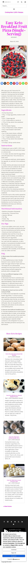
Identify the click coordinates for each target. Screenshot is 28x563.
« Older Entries (7, 506)
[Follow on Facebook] (18, 2)
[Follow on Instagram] (25, 2)
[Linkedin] (11, 83)
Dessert (14, 37)
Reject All (14, 552)
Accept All (13, 556)
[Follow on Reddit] (13, 524)
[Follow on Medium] (15, 521)
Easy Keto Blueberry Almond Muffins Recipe (14, 396)
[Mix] (20, 83)
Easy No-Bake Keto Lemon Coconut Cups (14, 480)
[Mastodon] (17, 83)
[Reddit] (8, 83)
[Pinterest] (14, 83)
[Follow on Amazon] (11, 521)
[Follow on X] (21, 2)
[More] (26, 83)
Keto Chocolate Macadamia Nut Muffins (14, 354)
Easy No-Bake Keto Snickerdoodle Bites (14, 437)
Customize (13, 549)
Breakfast (15, 398)
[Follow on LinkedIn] (22, 521)
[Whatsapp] (23, 83)
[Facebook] (2, 83)
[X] (5, 83)
